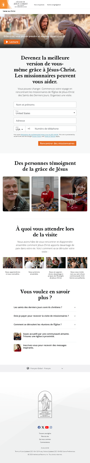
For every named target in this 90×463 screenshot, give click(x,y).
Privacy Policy (36, 136)
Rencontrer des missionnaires (57, 143)
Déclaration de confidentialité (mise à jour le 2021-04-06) (39, 134)
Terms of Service (50, 136)
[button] (16, 193)
